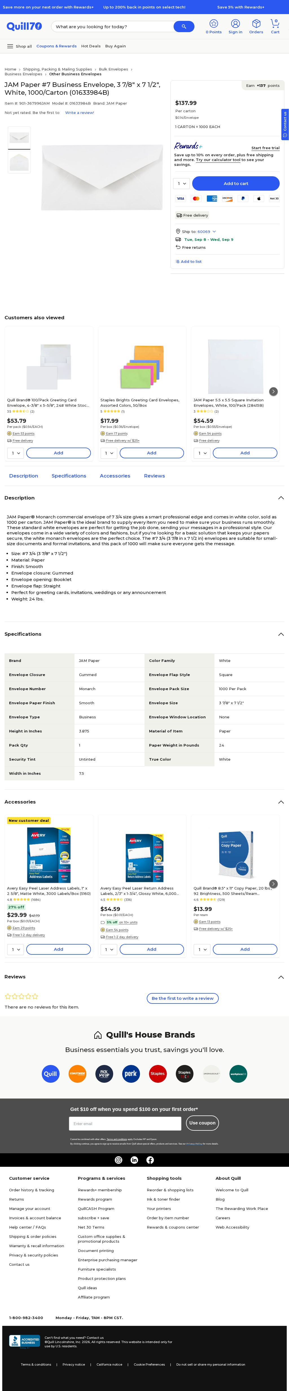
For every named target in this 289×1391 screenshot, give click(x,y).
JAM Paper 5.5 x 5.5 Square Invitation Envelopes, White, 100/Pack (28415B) (229, 402)
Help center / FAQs (27, 1227)
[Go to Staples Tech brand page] (184, 1075)
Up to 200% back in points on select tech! (144, 7)
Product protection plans (102, 1278)
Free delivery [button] (23, 441)
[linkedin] (134, 1160)
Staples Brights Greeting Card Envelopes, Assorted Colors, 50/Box (139, 402)
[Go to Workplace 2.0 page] (238, 1075)
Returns (16, 1199)
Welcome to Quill (232, 1190)
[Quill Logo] (24, 26)
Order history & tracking (31, 1190)
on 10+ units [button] (128, 922)
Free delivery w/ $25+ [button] (123, 441)
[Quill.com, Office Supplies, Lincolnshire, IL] (24, 1342)
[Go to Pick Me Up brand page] (104, 1075)
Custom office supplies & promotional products (101, 1238)
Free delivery (195, 215)
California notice (109, 1364)
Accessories (115, 476)
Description (23, 476)
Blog (220, 1199)
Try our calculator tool (218, 159)
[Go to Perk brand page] (131, 1075)
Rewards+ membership (100, 1190)
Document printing (96, 1250)
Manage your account (29, 1208)
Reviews (154, 476)
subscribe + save (93, 1218)
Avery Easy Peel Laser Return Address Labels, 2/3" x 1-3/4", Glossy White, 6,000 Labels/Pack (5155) (138, 890)
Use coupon (202, 1123)
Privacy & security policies (33, 1255)
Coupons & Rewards (56, 46)
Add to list (191, 261)
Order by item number (168, 1218)
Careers (223, 1218)
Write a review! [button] (79, 112)
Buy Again (115, 46)
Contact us (19, 1264)
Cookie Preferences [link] (149, 1364)
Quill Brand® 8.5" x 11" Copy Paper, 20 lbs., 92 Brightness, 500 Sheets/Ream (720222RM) (233, 890)
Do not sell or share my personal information (210, 1364)
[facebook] (150, 1160)
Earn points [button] (263, 85)
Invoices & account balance (35, 1218)
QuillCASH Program (96, 1208)
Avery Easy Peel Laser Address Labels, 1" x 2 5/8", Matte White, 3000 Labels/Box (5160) (49, 890)
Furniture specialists (97, 1269)
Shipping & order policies (32, 1236)
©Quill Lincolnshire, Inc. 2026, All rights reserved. (83, 1342)
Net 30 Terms (91, 1227)
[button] (184, 26)
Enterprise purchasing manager (107, 1260)
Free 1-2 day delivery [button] (29, 935)
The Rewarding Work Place (242, 1208)
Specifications (69, 476)
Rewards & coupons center (173, 1227)
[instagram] (118, 1160)
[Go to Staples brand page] (157, 1075)
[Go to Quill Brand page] (50, 1075)
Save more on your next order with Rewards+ (48, 7)
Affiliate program (94, 1297)
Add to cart (236, 183)
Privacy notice (74, 1364)
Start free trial (265, 148)
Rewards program (95, 1199)
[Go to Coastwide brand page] (77, 1075)
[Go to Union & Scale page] (211, 1075)
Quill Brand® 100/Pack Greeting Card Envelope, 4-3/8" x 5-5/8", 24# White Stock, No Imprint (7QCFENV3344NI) (48, 402)
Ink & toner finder (163, 1199)
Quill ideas (87, 1288)
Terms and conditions (117, 1139)
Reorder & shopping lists (170, 1190)
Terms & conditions (36, 1364)
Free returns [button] (194, 247)
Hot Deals (91, 46)
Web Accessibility (232, 1227)
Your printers (159, 1208)
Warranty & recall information (36, 1245)
